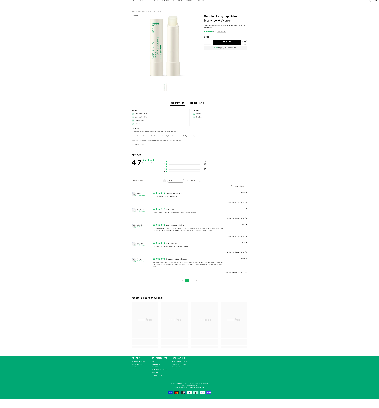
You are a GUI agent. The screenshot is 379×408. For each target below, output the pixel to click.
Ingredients (197, 103)
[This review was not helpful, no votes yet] (245, 202)
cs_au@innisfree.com (191, 385)
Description (177, 103)
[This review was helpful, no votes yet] (241, 202)
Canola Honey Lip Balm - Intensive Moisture (221, 18)
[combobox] (175, 181)
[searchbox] (147, 181)
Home (133, 11)
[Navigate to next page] (196, 280)
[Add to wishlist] (244, 42)
